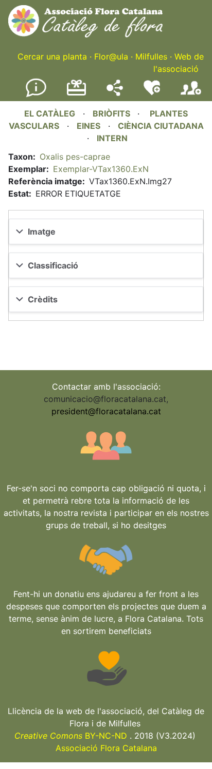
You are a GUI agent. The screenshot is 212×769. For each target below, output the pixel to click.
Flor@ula (111, 56)
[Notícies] (36, 95)
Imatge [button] (42, 231)
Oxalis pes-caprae (75, 156)
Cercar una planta (52, 56)
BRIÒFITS (112, 113)
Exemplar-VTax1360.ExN (101, 169)
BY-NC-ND (70, 735)
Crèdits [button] (43, 299)
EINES (88, 126)
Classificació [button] (53, 265)
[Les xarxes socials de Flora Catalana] (115, 93)
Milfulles (151, 56)
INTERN (112, 138)
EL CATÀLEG (49, 113)
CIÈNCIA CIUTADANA (161, 126)
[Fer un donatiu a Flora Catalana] (76, 94)
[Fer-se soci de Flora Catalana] (191, 95)
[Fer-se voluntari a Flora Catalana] (152, 93)
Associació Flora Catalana (106, 748)
